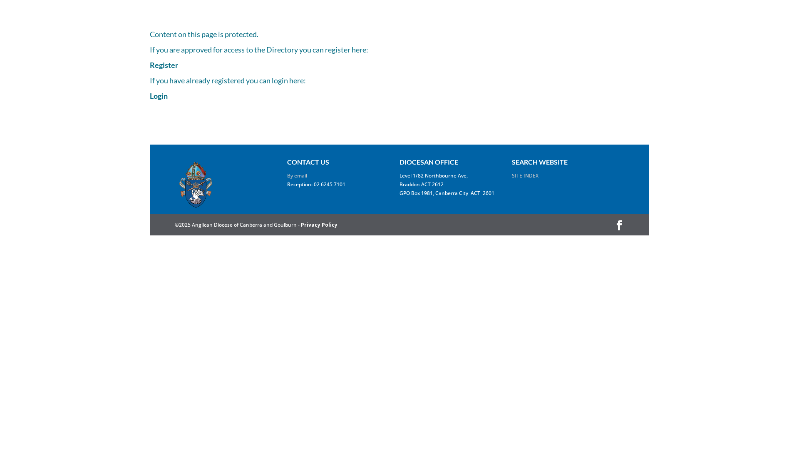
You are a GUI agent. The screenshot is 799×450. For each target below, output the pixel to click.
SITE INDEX (525, 175)
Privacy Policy (319, 224)
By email (297, 175)
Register (164, 65)
